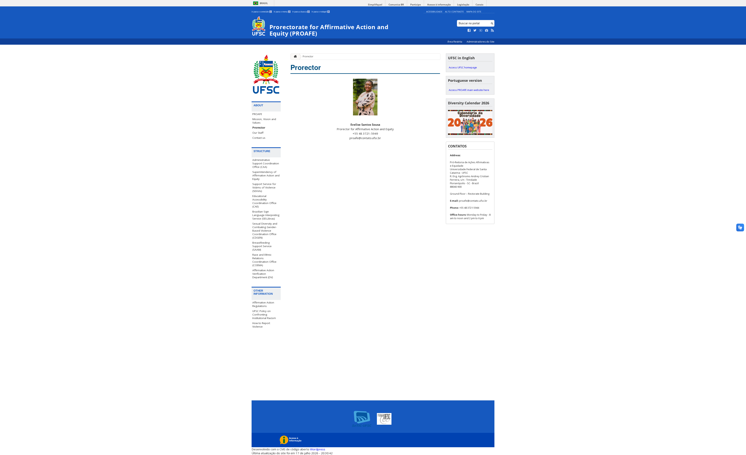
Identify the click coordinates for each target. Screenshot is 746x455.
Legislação (463, 4)
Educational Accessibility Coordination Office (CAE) (264, 201)
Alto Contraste (454, 11)
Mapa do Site (473, 11)
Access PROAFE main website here (469, 90)
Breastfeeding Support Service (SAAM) (262, 246)
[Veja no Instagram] (486, 30)
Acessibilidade (434, 11)
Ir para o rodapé (320, 11)
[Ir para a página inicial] (294, 57)
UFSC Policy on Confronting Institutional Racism (264, 314)
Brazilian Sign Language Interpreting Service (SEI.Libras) (265, 215)
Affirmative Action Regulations (263, 304)
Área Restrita (455, 41)
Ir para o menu (282, 11)
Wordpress (317, 449)
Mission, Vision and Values (264, 120)
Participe (415, 4)
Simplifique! (375, 4)
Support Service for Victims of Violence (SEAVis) (264, 187)
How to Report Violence (261, 324)
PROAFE (257, 114)
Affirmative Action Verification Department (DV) (263, 273)
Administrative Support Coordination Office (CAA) (265, 163)
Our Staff (257, 132)
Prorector (258, 127)
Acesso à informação (439, 4)
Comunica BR (396, 4)
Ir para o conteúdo (261, 11)
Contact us (258, 137)
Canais (479, 4)
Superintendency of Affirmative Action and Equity (266, 175)
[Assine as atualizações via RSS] (492, 30)
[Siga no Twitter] (475, 30)
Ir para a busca (300, 11)
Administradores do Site (480, 41)
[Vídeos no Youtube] (480, 30)
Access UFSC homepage (463, 67)
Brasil (264, 3)
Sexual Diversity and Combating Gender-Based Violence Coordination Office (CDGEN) (264, 230)
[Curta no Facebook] (469, 30)
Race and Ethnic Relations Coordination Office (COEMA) (264, 260)
